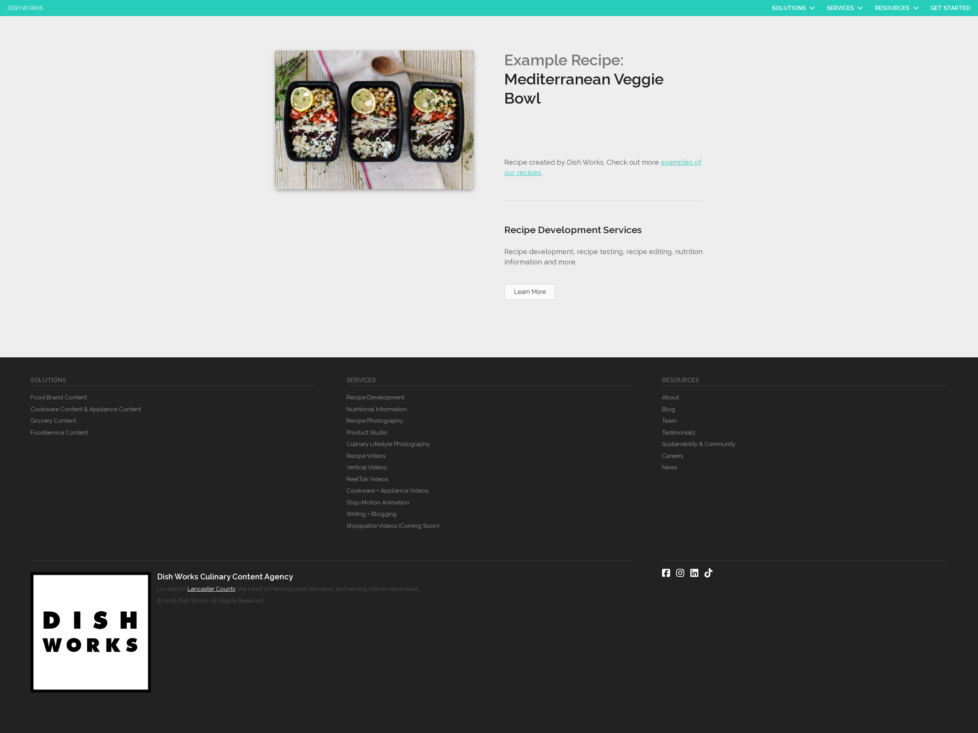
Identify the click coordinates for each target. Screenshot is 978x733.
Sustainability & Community (698, 444)
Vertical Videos (367, 467)
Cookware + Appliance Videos (387, 490)
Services (840, 8)
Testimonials (678, 432)
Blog (668, 409)
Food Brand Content (59, 397)
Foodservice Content (59, 432)
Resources (892, 8)
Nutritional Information (377, 409)
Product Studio (367, 432)
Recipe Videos (366, 455)
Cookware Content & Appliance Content (86, 409)
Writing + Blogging (372, 514)
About (670, 397)
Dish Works (25, 8)
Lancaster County (211, 588)
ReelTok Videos (367, 479)
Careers (672, 455)
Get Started (950, 8)
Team (669, 420)
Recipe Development (375, 397)
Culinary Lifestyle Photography (388, 444)
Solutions (789, 8)
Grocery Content (53, 420)
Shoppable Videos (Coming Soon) (393, 525)
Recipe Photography (375, 420)
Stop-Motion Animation (378, 502)
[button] (812, 8)
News (669, 467)
